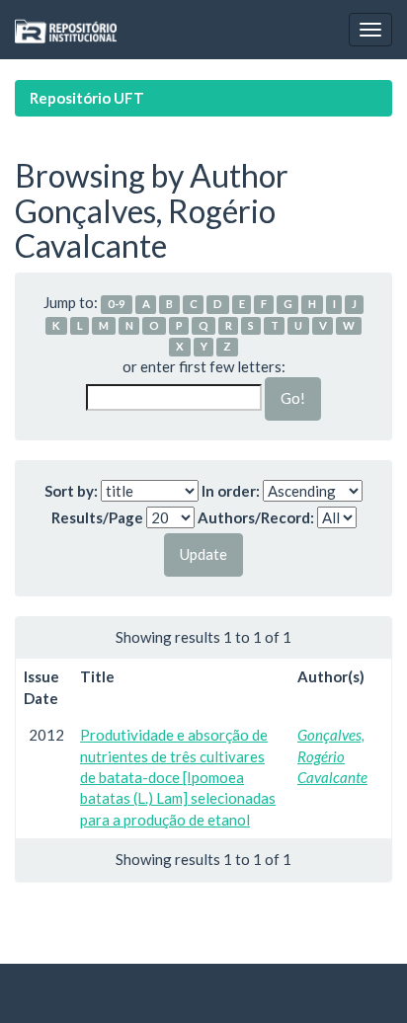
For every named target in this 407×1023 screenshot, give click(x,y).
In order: (231, 491)
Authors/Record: (256, 517)
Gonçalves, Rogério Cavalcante (332, 756)
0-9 (116, 303)
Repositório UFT (87, 98)
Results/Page (97, 517)
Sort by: (71, 491)
